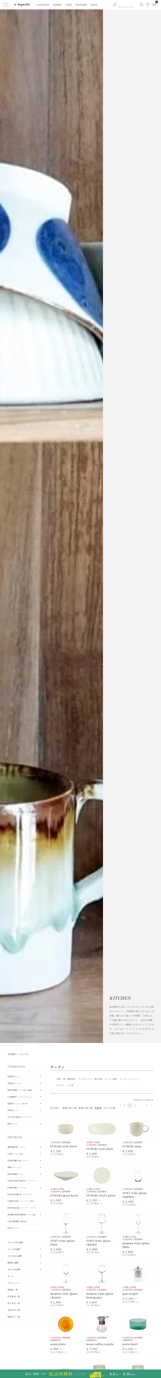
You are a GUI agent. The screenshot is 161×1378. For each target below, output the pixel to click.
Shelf (17, 1103)
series (57, 4)
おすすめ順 (109, 1107)
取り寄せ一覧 (14, 1303)
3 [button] (135, 1105)
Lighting (18, 1160)
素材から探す (13, 1262)
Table (14, 1083)
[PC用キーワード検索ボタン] (115, 5)
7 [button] (146, 1105)
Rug (15, 1167)
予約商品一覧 (14, 1296)
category (42, 4)
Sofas (13, 1110)
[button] (120, 1105)
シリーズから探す (16, 1242)
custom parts (22, 1180)
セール (11, 1276)
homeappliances (21, 1214)
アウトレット (14, 1283)
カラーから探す (14, 1269)
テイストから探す (15, 1255)
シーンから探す (14, 1249)
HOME (12, 1054)
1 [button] (124, 1105)
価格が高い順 (85, 1107)
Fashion (17, 1187)
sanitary (21, 1201)
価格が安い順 (69, 1107)
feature (81, 4)
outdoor (22, 1207)
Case (15, 1153)
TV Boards (20, 1117)
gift (13, 1228)
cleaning (17, 1221)
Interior (17, 1147)
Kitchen (20, 1090)
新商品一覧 (13, 1289)
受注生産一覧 (14, 1310)
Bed (12, 1123)
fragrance (20, 1194)
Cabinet (20, 1096)
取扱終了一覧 (14, 1316)
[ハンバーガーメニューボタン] (5, 4)
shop (94, 4)
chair (13, 1076)
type (69, 4)
